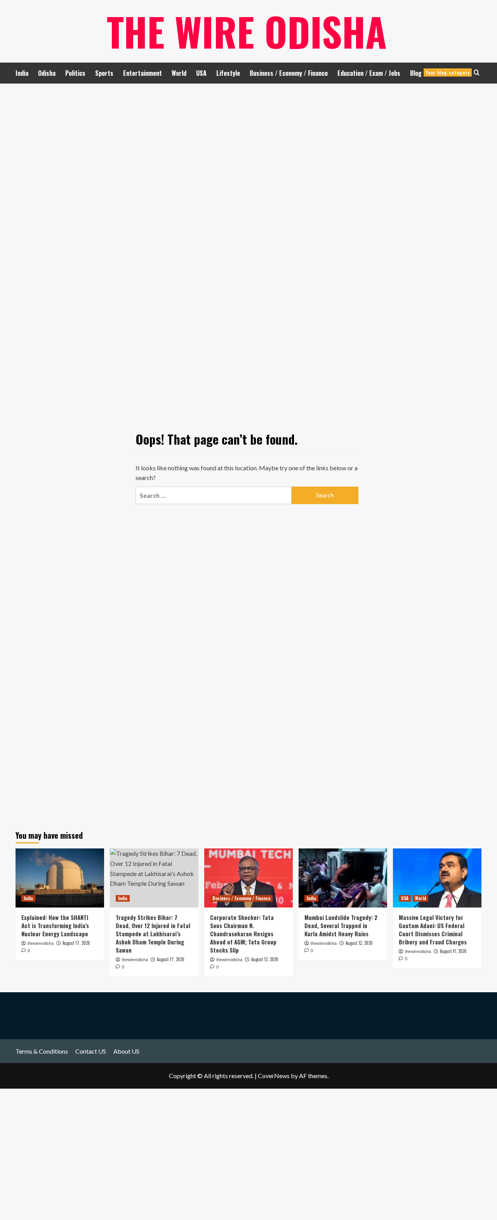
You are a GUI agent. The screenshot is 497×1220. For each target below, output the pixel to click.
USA (201, 73)
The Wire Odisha (247, 31)
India (22, 73)
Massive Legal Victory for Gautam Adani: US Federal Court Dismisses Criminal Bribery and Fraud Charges (433, 929)
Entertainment (142, 73)
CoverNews (274, 1075)
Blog (440, 73)
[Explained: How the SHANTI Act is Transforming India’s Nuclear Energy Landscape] (60, 878)
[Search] (476, 72)
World (179, 73)
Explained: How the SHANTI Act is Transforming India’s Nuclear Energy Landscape (55, 925)
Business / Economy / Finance (289, 73)
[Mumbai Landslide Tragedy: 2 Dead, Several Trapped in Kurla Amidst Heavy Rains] (343, 878)
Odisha (47, 73)
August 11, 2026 (453, 951)
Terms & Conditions (42, 1051)
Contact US (90, 1051)
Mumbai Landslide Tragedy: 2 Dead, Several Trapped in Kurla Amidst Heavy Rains (340, 925)
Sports (104, 73)
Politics (75, 73)
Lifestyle (228, 73)
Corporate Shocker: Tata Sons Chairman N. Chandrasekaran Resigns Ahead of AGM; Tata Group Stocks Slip (243, 933)
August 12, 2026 (264, 959)
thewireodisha (41, 943)
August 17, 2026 (76, 943)
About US (126, 1051)
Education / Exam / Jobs (368, 73)
